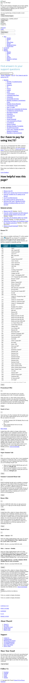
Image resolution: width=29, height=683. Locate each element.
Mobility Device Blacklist (14, 104)
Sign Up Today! (4, 664)
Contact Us (6, 638)
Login (2, 29)
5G (7, 87)
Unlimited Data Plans (13, 95)
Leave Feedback (5, 172)
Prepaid (9, 83)
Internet (9, 39)
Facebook (6, 672)
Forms (8, 60)
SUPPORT (3, 611)
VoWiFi (9, 90)
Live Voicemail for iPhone (14, 121)
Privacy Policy (7, 646)
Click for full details (14, 446)
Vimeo (5, 676)
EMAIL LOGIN (5, 616)
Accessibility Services (13, 99)
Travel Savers (11, 93)
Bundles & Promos (11, 45)
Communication (8, 639)
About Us (6, 624)
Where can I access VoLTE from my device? (16, 193)
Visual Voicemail (11, 119)
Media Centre (7, 630)
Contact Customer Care (6, 10)
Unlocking (10, 97)
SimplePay (10, 114)
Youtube (6, 677)
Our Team (6, 625)
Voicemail (9, 117)
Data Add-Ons (11, 116)
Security (9, 43)
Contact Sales (4, 20)
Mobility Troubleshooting (14, 82)
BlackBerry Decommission (14, 133)
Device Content (11, 124)
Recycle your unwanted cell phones (17, 109)
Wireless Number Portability (15, 126)
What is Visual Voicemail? (11, 226)
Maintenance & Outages (10, 640)
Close (2, 21)
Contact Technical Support (7, 15)
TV (8, 40)
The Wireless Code (12, 105)
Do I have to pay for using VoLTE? (13, 199)
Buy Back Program (12, 112)
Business (6, 50)
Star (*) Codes (11, 107)
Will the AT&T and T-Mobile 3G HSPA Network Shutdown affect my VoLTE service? (14, 202)
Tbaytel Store (10, 46)
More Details (4, 428)
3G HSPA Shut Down (13, 128)
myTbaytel (6, 47)
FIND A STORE (5, 608)
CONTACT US (5, 605)
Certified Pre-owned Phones (15, 111)
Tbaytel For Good (8, 627)
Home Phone (10, 42)
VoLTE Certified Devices (10, 198)
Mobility (9, 38)
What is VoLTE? (8, 191)
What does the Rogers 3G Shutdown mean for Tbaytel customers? (16, 222)
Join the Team (7, 628)
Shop (5, 36)
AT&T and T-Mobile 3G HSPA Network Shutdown (15, 130)
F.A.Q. (2, 613)
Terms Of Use (17, 680)
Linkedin (6, 673)
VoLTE (13, 75)
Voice (8, 56)
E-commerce (10, 122)
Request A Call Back (12, 59)
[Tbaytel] (3, 27)
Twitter (5, 674)
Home (2, 75)
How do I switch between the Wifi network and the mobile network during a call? (16, 213)
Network (9, 85)
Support (6, 49)
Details (2, 509)
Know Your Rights (8, 644)
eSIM (8, 92)
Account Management (9, 642)
